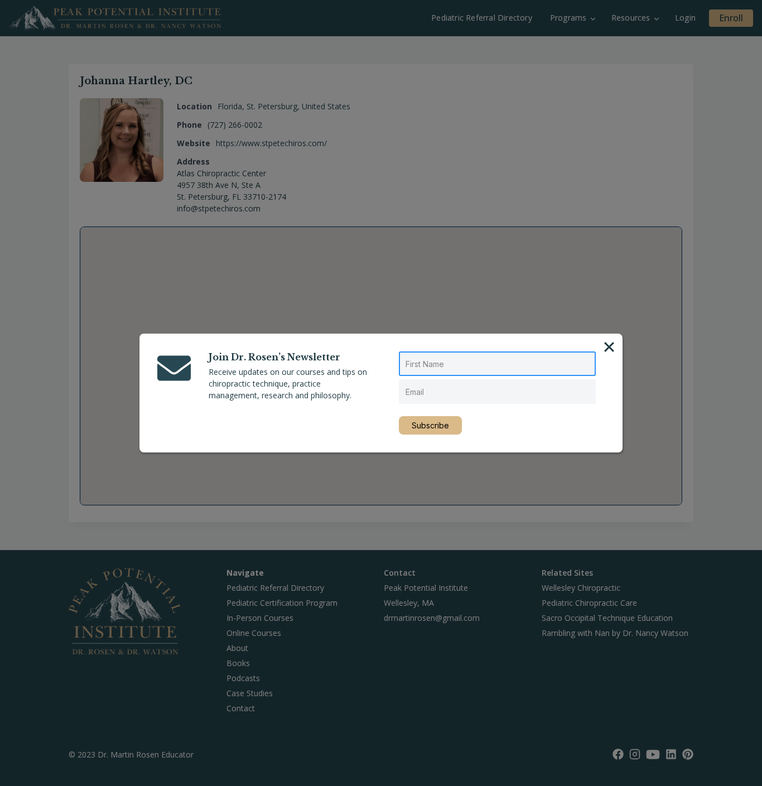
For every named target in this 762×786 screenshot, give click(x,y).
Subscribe (430, 425)
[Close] (609, 347)
